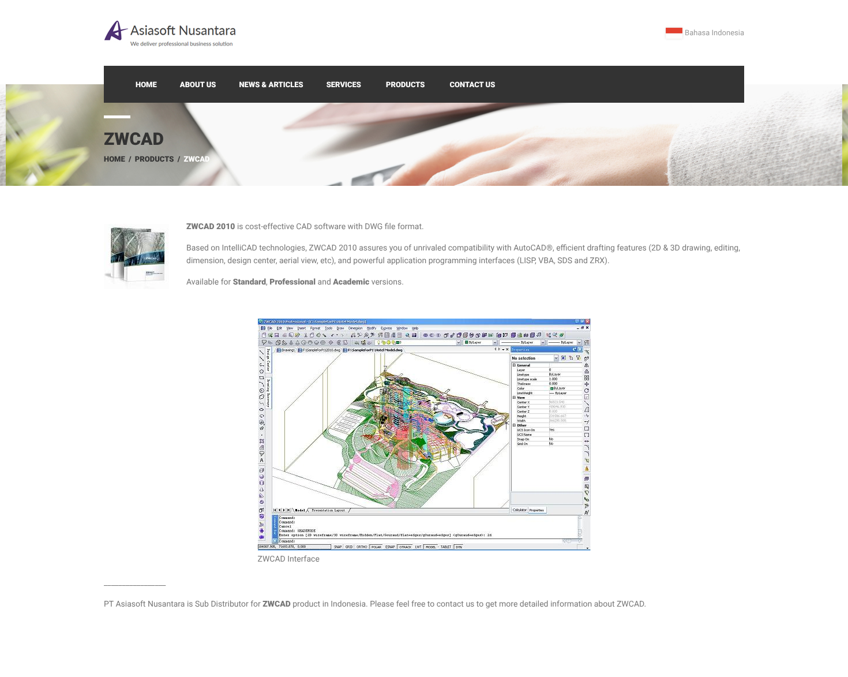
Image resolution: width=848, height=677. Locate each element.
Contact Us (473, 85)
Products (405, 85)
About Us (198, 85)
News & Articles (271, 85)
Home (146, 85)
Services (344, 85)
